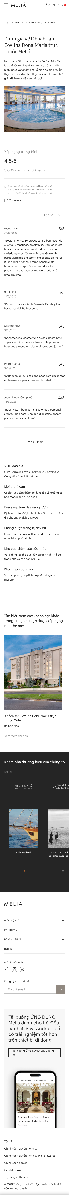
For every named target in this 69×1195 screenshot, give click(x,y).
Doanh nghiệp (12, 939)
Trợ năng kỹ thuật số (16, 1177)
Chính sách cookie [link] (15, 1163)
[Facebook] (6, 969)
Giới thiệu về (11, 920)
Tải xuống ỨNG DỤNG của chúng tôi (33, 1052)
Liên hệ (8, 948)
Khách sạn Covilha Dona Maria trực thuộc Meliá (32, 22)
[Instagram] (14, 969)
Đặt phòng (10, 930)
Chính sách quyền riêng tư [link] (20, 1148)
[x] (22, 969)
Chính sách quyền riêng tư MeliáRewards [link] (29, 1155)
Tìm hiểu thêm (16, 200)
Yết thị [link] (8, 1141)
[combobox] (56, 4)
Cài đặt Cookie (13, 1170)
